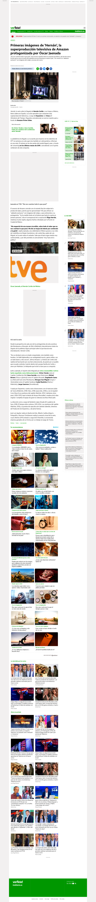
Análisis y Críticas (58, 31)
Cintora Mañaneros (37, 1)
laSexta (56, 1)
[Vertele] (18, 882)
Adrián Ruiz (37, 707)
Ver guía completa (69, 163)
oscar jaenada (23, 423)
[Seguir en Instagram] (70, 883)
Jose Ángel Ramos (39, 684)
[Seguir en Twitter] (67, 883)
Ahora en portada (16, 712)
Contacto (41, 899)
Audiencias (29, 31)
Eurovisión (42, 1)
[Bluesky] (44, 68)
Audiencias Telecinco (67, 1)
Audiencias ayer (61, 1)
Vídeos (51, 31)
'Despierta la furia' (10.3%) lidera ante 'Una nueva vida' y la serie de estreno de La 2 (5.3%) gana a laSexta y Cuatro (46, 703)
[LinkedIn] (51, 68)
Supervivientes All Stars (24, 1)
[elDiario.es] (17, 885)
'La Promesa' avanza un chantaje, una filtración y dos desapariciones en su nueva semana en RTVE (22, 849)
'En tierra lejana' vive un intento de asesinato (69, 138)
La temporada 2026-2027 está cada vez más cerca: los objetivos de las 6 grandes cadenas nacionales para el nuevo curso (21, 680)
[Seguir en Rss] (75, 883)
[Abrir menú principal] (85, 28)
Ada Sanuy (13, 830)
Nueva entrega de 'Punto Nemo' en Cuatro (69, 155)
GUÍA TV (71, 121)
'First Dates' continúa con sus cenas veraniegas (68, 146)
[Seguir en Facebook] (69, 883)
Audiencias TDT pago (75, 1)
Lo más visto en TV (39, 31)
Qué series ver (30, 1)
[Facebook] (41, 68)
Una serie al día (47, 1)
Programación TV (21, 31)
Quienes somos (35, 899)
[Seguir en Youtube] (73, 883)
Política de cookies (54, 899)
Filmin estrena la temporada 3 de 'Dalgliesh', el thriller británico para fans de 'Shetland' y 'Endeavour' (74, 414)
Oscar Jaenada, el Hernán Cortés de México (25, 286)
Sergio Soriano (14, 736)
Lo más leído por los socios (18, 661)
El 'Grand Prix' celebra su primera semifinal (69, 129)
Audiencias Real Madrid (83, 1)
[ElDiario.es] (80, 31)
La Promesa (53, 1)
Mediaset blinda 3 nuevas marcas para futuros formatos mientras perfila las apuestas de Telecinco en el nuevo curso (22, 755)
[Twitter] (47, 68)
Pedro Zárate (14, 684)
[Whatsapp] (37, 68)
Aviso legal (47, 899)
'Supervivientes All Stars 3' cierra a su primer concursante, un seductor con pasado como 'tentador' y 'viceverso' (52, 36)
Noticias (14, 31)
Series (46, 31)
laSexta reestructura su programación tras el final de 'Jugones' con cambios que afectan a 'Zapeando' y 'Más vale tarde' (22, 826)
